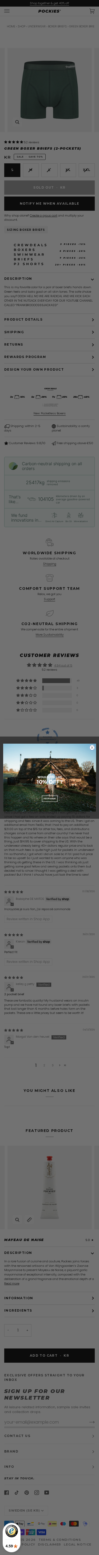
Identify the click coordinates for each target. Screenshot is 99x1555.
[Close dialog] (92, 747)
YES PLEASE (49, 798)
